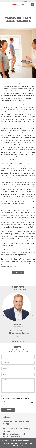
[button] (32, 4)
